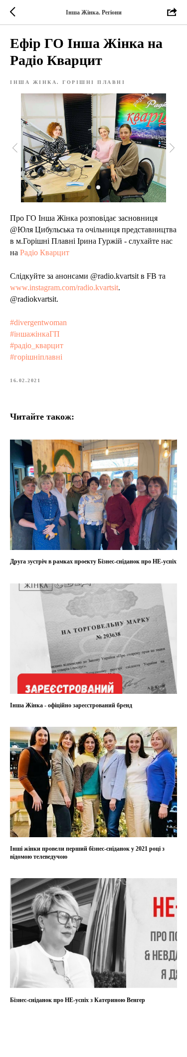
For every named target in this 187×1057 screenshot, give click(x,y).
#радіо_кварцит (36, 345)
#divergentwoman (38, 322)
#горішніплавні (36, 357)
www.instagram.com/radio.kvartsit (64, 287)
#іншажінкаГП (35, 334)
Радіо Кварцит (44, 252)
